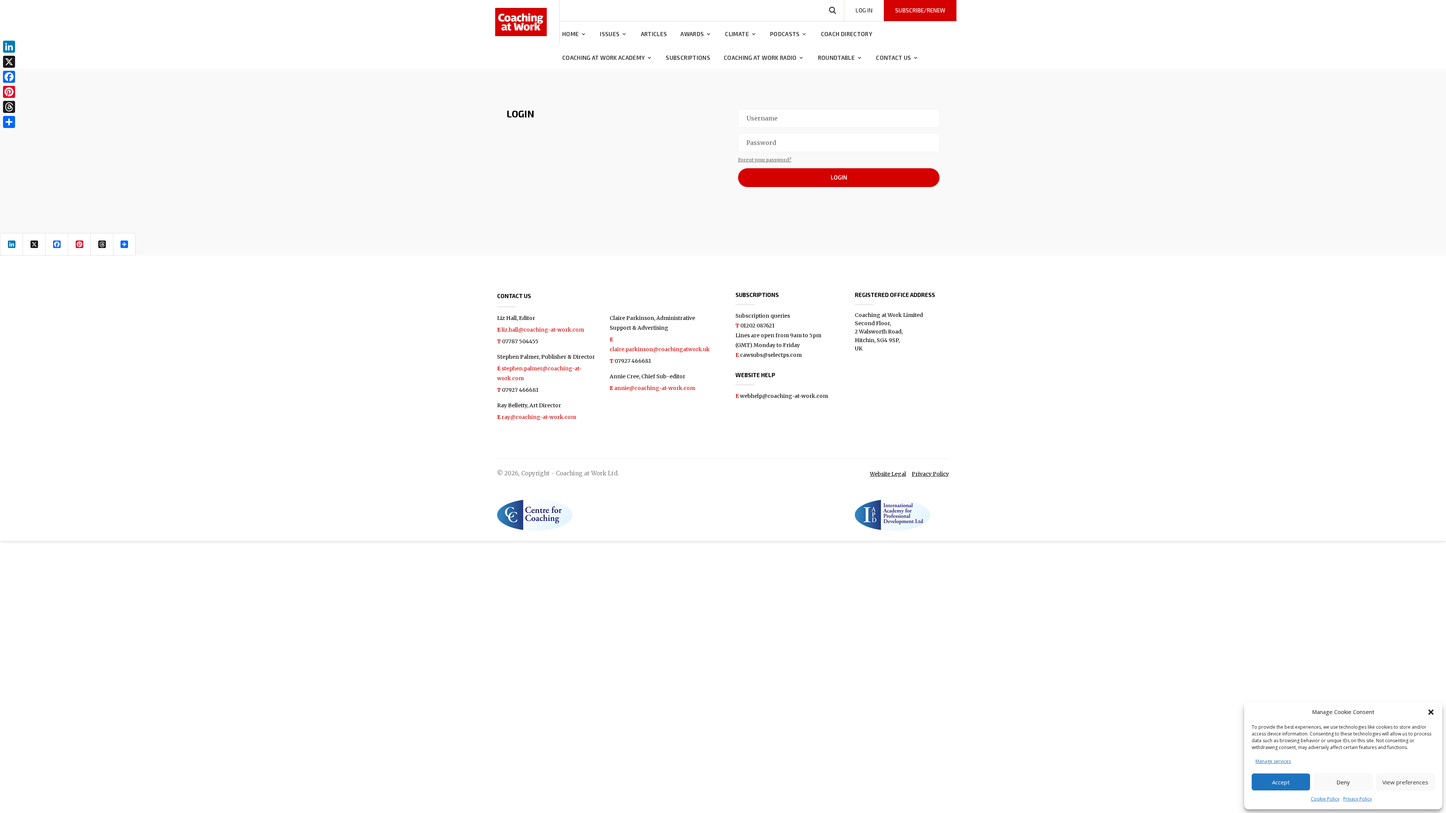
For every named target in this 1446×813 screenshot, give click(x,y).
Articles (654, 34)
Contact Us (893, 58)
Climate (737, 34)
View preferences (1405, 782)
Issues (609, 34)
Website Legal (888, 473)
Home (570, 34)
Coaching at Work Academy (603, 58)
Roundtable (836, 58)
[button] (1431, 712)
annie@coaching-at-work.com (654, 388)
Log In (864, 10)
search (832, 10)
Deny (1343, 782)
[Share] (9, 121)
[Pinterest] (9, 91)
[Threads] (9, 106)
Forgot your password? (765, 160)
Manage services (1273, 761)
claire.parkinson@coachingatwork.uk (660, 349)
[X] (9, 61)
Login (839, 177)
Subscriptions (688, 58)
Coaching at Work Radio (760, 58)
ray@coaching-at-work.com (539, 417)
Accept (1281, 782)
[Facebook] (9, 76)
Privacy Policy (1357, 799)
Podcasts (785, 34)
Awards (692, 34)
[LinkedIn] (9, 46)
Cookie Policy (1325, 799)
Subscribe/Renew (920, 10)
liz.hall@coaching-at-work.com (543, 329)
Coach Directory (846, 34)
